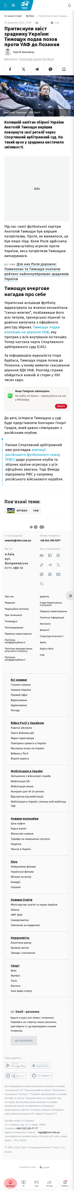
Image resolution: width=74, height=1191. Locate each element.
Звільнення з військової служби (31, 776)
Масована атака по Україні (27, 748)
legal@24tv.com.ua (49, 1132)
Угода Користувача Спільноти (51, 604)
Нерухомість (20, 938)
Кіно (14, 862)
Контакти (45, 624)
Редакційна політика (17, 609)
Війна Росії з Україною (27, 723)
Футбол (30, 16)
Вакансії (44, 630)
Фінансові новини (22, 833)
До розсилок (24, 1040)
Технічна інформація (52, 617)
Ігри (42, 655)
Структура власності (51, 636)
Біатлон (15, 985)
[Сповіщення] (69, 5)
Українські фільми (22, 871)
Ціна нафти (18, 823)
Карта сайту (47, 649)
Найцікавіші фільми (23, 866)
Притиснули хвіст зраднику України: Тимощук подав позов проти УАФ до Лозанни (54, 16)
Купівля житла (20, 947)
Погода (15, 710)
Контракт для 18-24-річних (27, 791)
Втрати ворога (20, 758)
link (41, 555)
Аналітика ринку (21, 942)
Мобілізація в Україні (27, 771)
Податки (16, 844)
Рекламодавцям (14, 627)
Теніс (14, 980)
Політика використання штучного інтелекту (18, 650)
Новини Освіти (21, 900)
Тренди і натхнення (23, 952)
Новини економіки (24, 818)
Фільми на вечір (21, 876)
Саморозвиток (20, 920)
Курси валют (19, 828)
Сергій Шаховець (23, 52)
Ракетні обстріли (21, 727)
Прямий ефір (19, 695)
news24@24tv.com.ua (18, 540)
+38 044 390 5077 (50, 540)
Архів (43, 642)
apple (42, 1065)
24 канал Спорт (13, 16)
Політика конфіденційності (15, 641)
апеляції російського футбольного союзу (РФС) (32, 455)
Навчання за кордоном (25, 925)
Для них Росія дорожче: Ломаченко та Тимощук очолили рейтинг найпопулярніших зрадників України (36, 271)
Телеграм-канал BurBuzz (36, 59)
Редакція (10, 603)
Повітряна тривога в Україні (28, 743)
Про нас (9, 596)
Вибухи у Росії (19, 753)
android (16, 1065)
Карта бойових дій (22, 733)
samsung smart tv (42, 1075)
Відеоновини (19, 700)
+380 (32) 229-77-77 (27, 1128)
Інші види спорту (21, 991)
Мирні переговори (22, 738)
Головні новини (21, 684)
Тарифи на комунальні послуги (30, 838)
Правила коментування (53, 611)
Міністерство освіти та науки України (34, 904)
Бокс (14, 970)
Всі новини (19, 680)
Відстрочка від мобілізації (27, 796)
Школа (15, 909)
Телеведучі (11, 621)
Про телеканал (13, 615)
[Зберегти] (63, 69)
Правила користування (18, 634)
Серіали (16, 887)
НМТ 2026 (16, 914)
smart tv (16, 1075)
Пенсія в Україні (21, 849)
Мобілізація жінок (22, 786)
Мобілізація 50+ (20, 781)
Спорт (15, 965)
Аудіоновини (19, 705)
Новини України (21, 689)
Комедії (15, 882)
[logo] (24, 5)
